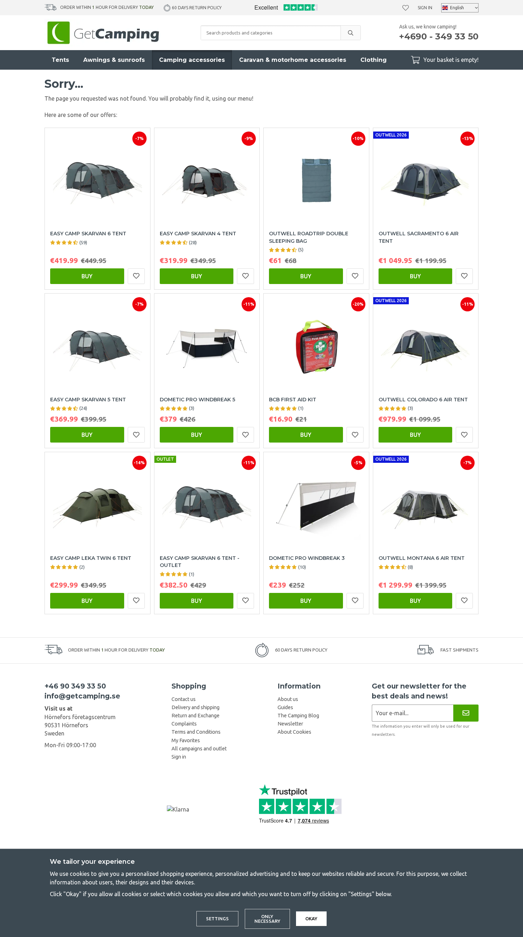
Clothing (373, 60)
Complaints (184, 724)
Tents (60, 60)
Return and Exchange (195, 715)
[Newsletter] (466, 713)
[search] (350, 33)
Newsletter (290, 724)
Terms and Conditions (196, 732)
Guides (285, 707)
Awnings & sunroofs (114, 60)
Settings (217, 918)
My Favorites (185, 740)
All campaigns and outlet (199, 748)
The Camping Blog (298, 715)
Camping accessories (192, 60)
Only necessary (267, 918)
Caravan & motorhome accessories (292, 60)
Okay (311, 918)
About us (288, 699)
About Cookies (294, 732)
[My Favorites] (405, 8)
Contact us (183, 699)
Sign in (425, 7)
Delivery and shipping (195, 707)
